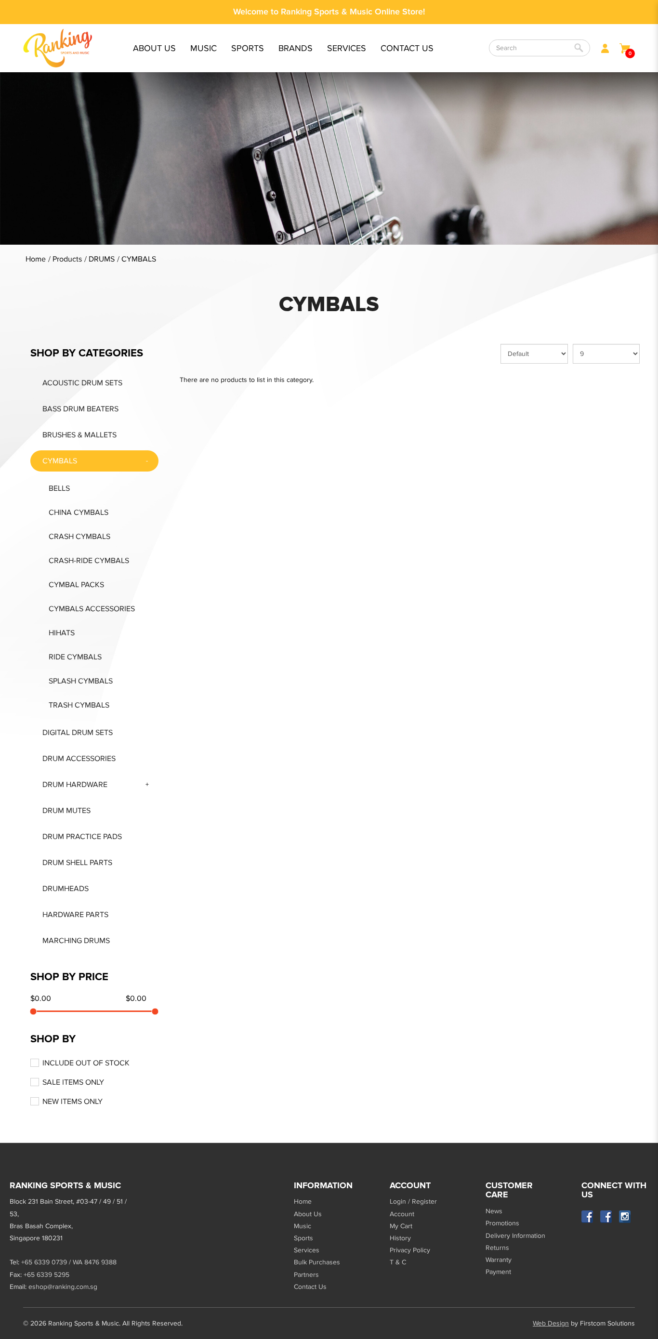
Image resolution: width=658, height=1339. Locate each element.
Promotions (502, 1223)
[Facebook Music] (587, 1216)
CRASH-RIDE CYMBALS (89, 560)
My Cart (401, 1226)
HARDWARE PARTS (75, 914)
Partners (306, 1275)
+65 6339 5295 (46, 1275)
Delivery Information (515, 1236)
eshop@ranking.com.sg (62, 1287)
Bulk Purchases (317, 1262)
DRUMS (102, 259)
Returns (497, 1248)
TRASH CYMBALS (79, 705)
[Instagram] (625, 1216)
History (400, 1238)
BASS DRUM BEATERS (80, 409)
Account (402, 1214)
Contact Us (310, 1287)
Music (302, 1226)
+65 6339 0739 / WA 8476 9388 (69, 1262)
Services (306, 1250)
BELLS (59, 488)
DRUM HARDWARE (74, 784)
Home (36, 259)
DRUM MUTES (66, 810)
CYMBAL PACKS (76, 585)
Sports (303, 1238)
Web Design (551, 1323)
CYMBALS (138, 259)
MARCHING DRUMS (76, 940)
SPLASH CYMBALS (81, 681)
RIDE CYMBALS (75, 657)
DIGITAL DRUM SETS (77, 732)
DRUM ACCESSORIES (79, 758)
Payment (498, 1272)
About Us (308, 1214)
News (494, 1211)
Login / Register (413, 1201)
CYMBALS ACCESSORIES (92, 609)
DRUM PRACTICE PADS (82, 836)
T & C (398, 1262)
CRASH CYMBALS (79, 536)
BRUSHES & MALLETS (79, 435)
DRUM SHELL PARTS (77, 862)
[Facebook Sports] (606, 1216)
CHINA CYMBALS (78, 512)
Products (67, 259)
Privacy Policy (410, 1250)
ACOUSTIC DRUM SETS (82, 383)
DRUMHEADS (65, 888)
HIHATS (62, 633)
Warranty (499, 1260)
